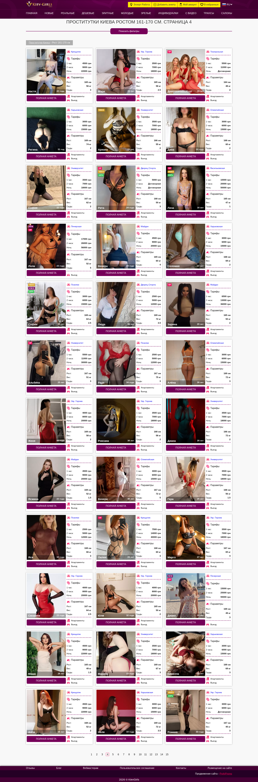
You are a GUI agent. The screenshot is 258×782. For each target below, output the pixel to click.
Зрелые (146, 13)
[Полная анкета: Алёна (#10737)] (185, 362)
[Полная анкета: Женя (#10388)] (46, 420)
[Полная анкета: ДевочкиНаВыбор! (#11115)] (185, 71)
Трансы (209, 13)
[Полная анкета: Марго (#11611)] (185, 537)
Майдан (145, 226)
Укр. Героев (146, 51)
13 (156, 754)
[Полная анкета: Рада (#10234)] (116, 362)
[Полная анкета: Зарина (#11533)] (185, 304)
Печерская (76, 226)
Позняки (75, 284)
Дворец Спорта (148, 168)
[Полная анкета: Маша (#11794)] (46, 653)
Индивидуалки (168, 13)
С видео (190, 13)
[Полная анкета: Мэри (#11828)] (116, 71)
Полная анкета (46, 98)
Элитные (108, 13)
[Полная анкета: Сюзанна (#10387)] (46, 595)
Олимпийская (217, 110)
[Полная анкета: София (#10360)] (46, 187)
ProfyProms (226, 773)
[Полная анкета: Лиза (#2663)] (185, 187)
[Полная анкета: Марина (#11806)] (116, 653)
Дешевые (88, 13)
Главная (31, 13)
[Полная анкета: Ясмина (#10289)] (46, 479)
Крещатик (76, 51)
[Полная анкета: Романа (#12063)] (185, 712)
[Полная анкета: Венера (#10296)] (116, 246)
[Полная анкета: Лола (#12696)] (46, 246)
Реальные (68, 13)
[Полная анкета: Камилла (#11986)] (185, 653)
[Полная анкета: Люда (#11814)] (116, 304)
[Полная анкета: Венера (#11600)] (116, 479)
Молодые (127, 13)
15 (167, 754)
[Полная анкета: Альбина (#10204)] (46, 362)
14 (161, 754)
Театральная (216, 51)
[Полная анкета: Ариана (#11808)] (116, 129)
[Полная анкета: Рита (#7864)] (116, 187)
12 (151, 754)
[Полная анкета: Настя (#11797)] (46, 71)
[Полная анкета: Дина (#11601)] (185, 129)
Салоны (226, 13)
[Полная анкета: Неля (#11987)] (116, 712)
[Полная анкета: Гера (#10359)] (185, 479)
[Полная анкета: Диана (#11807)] (185, 420)
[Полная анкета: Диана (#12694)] (185, 595)
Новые (49, 13)
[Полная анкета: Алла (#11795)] (46, 712)
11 (145, 754)
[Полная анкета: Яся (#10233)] (46, 537)
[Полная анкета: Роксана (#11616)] (116, 420)
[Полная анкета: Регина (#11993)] (46, 129)
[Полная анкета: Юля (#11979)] (116, 595)
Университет (147, 110)
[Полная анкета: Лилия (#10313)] (116, 537)
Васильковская (217, 168)
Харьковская (77, 110)
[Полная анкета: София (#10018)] (46, 304)
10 (140, 754)
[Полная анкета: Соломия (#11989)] (185, 246)
